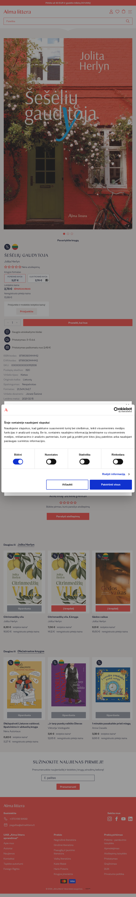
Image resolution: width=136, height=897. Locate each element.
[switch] (51, 462)
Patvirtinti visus (110, 484)
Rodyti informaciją (113, 474)
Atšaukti (67, 484)
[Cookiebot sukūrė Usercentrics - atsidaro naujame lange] (116, 409)
